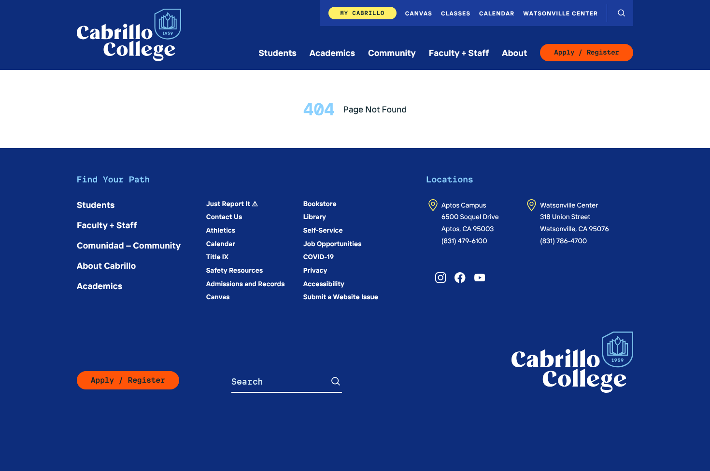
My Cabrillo (362, 12)
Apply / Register (586, 52)
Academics (332, 52)
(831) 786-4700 (563, 240)
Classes (455, 13)
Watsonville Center (560, 13)
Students (278, 52)
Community (392, 52)
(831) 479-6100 (464, 240)
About (514, 52)
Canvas (418, 13)
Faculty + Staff (459, 52)
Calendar (496, 13)
